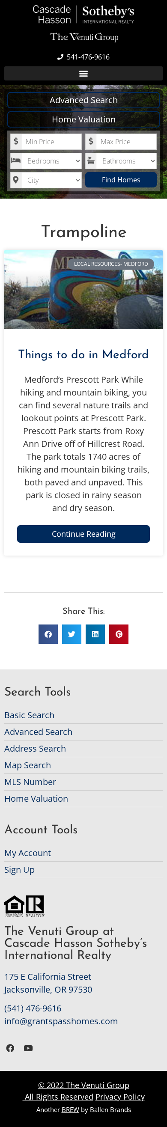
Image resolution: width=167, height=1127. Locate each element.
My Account (27, 853)
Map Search (27, 765)
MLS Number (30, 782)
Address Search (35, 748)
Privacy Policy (120, 1096)
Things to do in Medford (83, 355)
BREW (70, 1109)
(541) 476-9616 (32, 1008)
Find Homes (121, 179)
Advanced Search (84, 100)
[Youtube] (28, 1048)
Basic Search (29, 715)
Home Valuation (84, 119)
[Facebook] (10, 1048)
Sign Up (19, 869)
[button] (83, 73)
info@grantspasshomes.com (61, 1021)
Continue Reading (84, 534)
